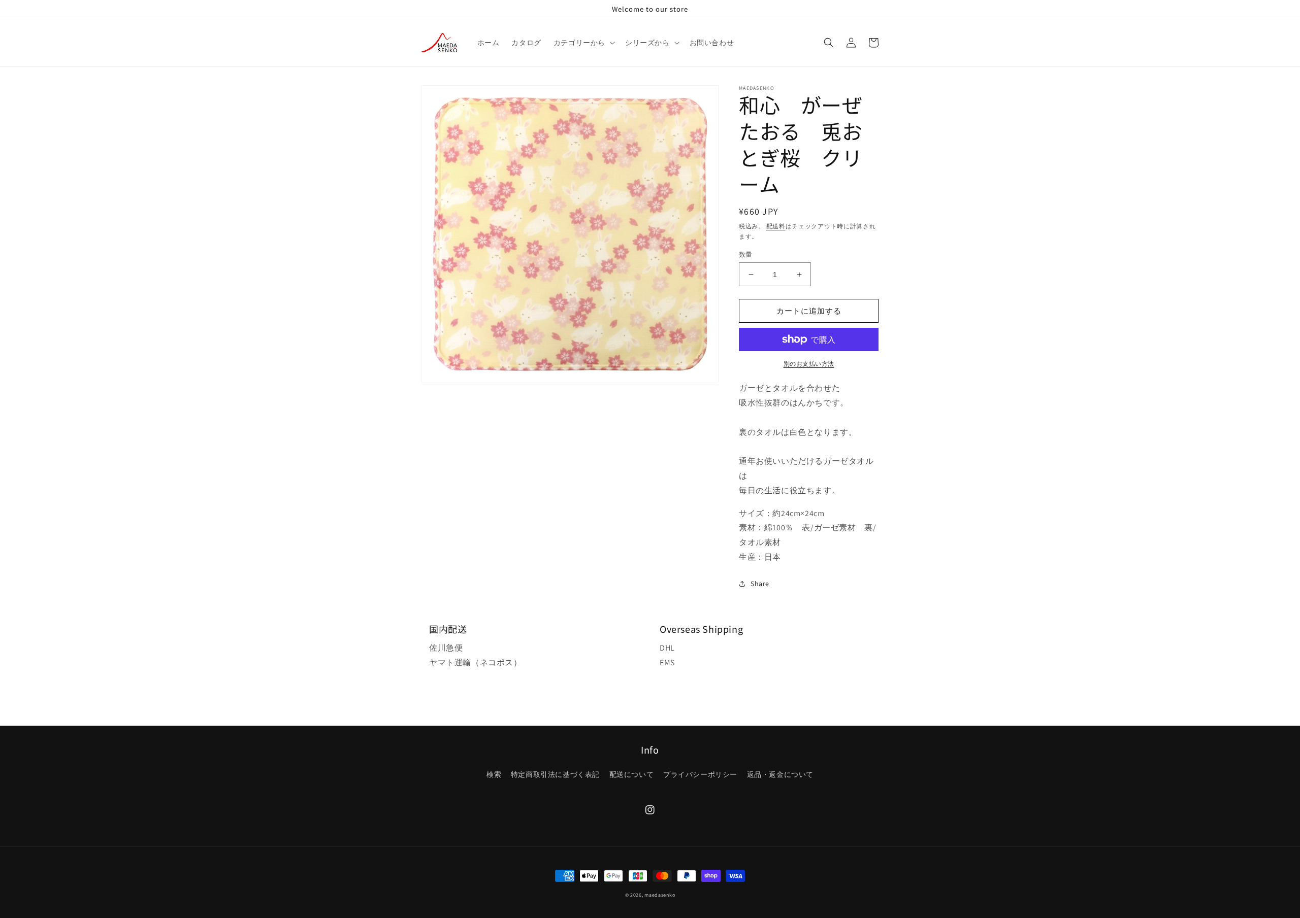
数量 (746, 254)
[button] (583, 42)
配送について (631, 774)
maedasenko (659, 895)
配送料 (776, 226)
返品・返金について (780, 774)
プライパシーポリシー (700, 774)
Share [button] (760, 583)
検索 (493, 774)
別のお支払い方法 (809, 363)
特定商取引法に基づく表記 (555, 774)
